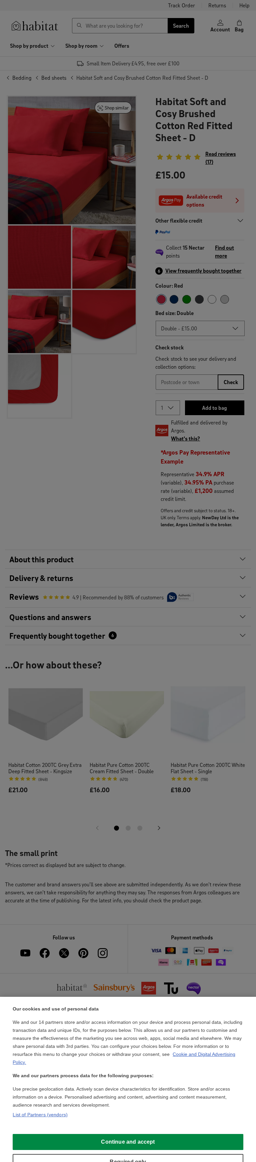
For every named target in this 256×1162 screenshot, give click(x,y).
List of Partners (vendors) (40, 1114)
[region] (128, 1079)
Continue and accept (128, 1142)
